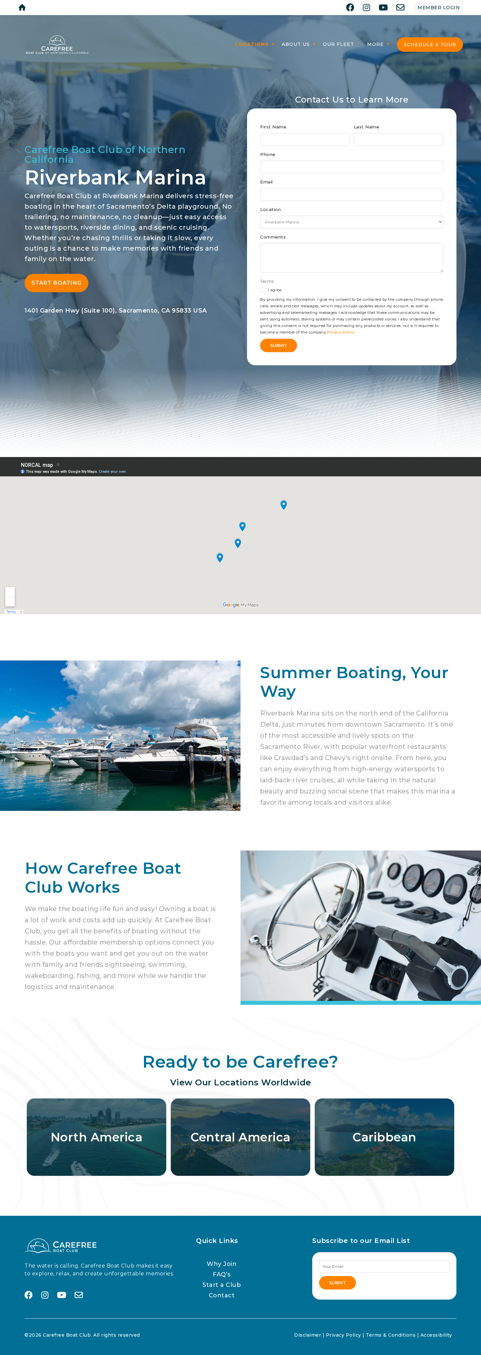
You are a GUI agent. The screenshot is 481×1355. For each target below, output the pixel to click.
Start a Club (222, 1284)
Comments (273, 236)
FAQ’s (222, 1274)
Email (266, 181)
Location (270, 209)
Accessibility (436, 1335)
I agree (274, 289)
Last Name (367, 126)
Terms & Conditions (391, 1335)
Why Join (222, 1264)
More (375, 44)
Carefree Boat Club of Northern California (105, 154)
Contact (222, 1295)
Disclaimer (307, 1335)
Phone (268, 154)
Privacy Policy (341, 332)
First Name (273, 126)
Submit (278, 345)
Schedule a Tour (430, 45)
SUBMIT (337, 1282)
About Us (296, 44)
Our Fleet (338, 44)
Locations (252, 44)
